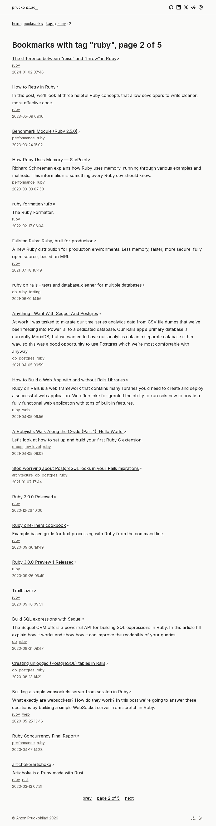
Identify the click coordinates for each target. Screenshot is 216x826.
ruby (61, 23)
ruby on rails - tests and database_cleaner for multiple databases (77, 285)
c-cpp (17, 446)
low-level (33, 446)
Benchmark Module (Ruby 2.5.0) (44, 131)
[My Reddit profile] (193, 7)
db (14, 291)
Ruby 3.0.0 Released (32, 496)
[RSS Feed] (201, 818)
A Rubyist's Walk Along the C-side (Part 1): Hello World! (68, 431)
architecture (22, 475)
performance (23, 138)
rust (25, 779)
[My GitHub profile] (171, 7)
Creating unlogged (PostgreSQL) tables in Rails (58, 663)
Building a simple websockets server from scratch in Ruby (70, 691)
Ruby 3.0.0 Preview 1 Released (42, 562)
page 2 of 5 (108, 797)
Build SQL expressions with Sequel (46, 619)
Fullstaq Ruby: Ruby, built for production (53, 240)
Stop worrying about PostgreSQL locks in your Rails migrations (75, 468)
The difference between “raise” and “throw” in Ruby (64, 58)
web (26, 409)
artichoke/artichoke (31, 764)
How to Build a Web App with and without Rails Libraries (68, 379)
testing (35, 291)
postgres (27, 358)
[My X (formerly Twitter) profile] (186, 7)
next (129, 798)
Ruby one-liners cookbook (39, 525)
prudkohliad (23, 7)
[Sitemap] (193, 818)
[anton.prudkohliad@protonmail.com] (201, 7)
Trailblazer (22, 590)
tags (50, 23)
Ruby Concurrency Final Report (44, 736)
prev (87, 798)
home (16, 23)
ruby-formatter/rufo (32, 203)
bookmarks (33, 23)
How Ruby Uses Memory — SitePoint (49, 159)
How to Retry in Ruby (34, 87)
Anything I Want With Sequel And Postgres (55, 313)
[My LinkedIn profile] (178, 7)
